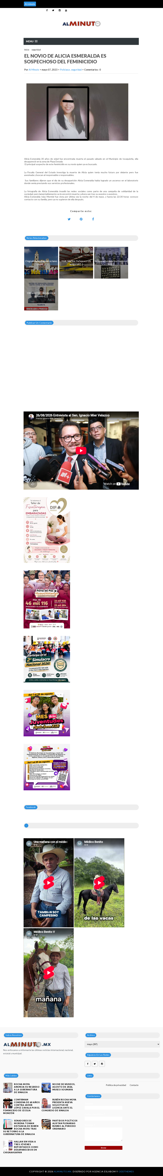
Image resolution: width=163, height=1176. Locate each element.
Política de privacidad (116, 1085)
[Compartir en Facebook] (93, 219)
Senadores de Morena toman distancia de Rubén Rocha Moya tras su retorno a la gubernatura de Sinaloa (20, 1127)
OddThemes (126, 1171)
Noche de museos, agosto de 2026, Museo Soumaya (63, 1087)
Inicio (26, 49)
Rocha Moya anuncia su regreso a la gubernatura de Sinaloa (26, 1088)
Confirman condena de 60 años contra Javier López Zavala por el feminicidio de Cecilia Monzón (21, 1106)
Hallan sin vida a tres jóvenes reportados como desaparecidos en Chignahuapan (20, 1147)
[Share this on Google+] (81, 219)
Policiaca (65, 69)
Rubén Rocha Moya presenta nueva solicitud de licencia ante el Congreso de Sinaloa (59, 1105)
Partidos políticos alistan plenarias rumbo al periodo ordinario (65, 1124)
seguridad (36, 49)
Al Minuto (34, 69)
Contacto (134, 1085)
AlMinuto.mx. (63, 1171)
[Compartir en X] (69, 219)
